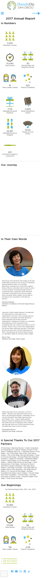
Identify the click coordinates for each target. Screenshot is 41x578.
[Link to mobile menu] (2, 14)
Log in (34, 13)
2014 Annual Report (10, 563)
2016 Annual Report (10, 559)
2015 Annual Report (10, 561)
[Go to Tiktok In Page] (28, 571)
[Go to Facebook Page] (11, 571)
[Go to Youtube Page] (16, 571)
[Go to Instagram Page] (20, 571)
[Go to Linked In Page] (24, 571)
